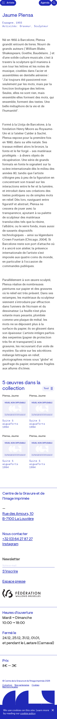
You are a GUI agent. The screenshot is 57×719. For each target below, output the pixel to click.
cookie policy (27, 713)
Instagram (10, 544)
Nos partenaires (22, 685)
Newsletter (11, 559)
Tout (46, 388)
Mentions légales (10, 687)
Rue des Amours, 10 (17, 514)
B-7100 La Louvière (18, 519)
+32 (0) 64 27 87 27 (17, 539)
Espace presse (13, 582)
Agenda (45, 3)
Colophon (7, 685)
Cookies (35, 685)
